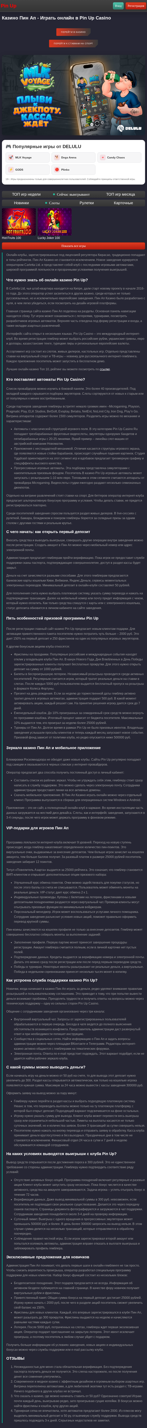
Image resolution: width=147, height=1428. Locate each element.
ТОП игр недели (26, 194)
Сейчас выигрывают (73, 194)
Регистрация (136, 5)
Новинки (21, 203)
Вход (118, 5)
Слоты (54, 203)
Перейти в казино (73, 32)
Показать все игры (73, 246)
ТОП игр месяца (120, 194)
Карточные (123, 203)
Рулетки (87, 203)
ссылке (105, 369)
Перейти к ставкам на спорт (73, 43)
